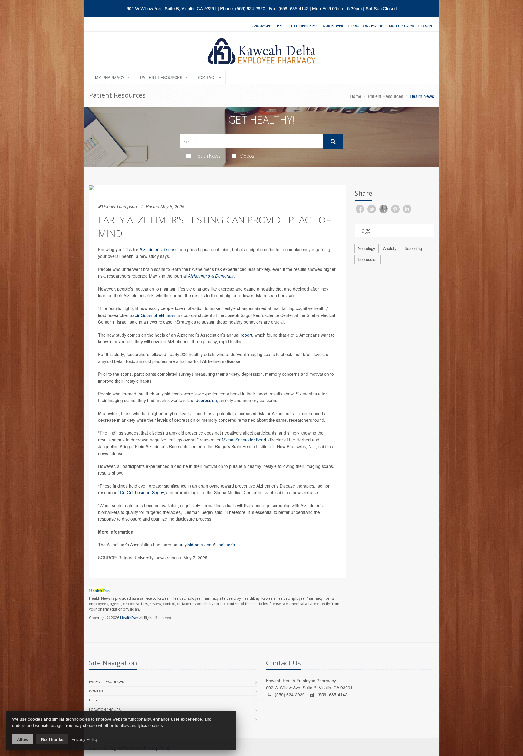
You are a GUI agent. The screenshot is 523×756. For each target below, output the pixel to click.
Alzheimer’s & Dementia (211, 276)
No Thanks (52, 739)
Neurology (366, 248)
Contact (207, 77)
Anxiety (389, 248)
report (246, 335)
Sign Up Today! (402, 25)
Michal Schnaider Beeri (244, 440)
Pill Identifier (304, 25)
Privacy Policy (84, 739)
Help (281, 25)
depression (206, 400)
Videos (247, 156)
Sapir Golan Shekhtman (152, 315)
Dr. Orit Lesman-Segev (142, 492)
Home (355, 96)
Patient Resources (161, 77)
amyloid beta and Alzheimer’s (207, 544)
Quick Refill (334, 25)
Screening (413, 248)
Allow (22, 739)
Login (426, 25)
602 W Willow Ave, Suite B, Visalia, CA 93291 (171, 8)
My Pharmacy (110, 77)
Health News (208, 156)
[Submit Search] (333, 141)
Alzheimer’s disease (159, 249)
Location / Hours (367, 25)
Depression (367, 259)
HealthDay (129, 617)
